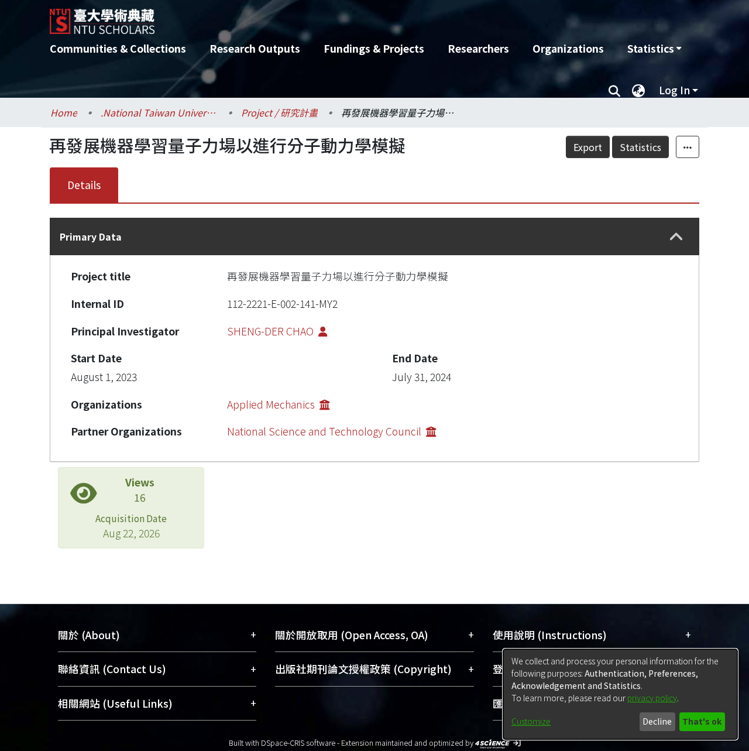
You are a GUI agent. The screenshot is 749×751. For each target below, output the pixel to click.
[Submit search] (614, 90)
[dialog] (620, 694)
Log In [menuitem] (674, 90)
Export (587, 147)
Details (84, 184)
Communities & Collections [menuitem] (118, 48)
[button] (676, 236)
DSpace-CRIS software (298, 742)
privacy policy (652, 698)
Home (63, 112)
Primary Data (91, 236)
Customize (531, 721)
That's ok (701, 721)
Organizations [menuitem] (568, 48)
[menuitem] (654, 48)
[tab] (374, 236)
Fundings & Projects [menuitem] (374, 48)
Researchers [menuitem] (478, 48)
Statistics (640, 147)
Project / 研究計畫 (279, 112)
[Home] (311, 17)
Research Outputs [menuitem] (254, 48)
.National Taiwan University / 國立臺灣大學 (159, 112)
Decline (657, 721)
